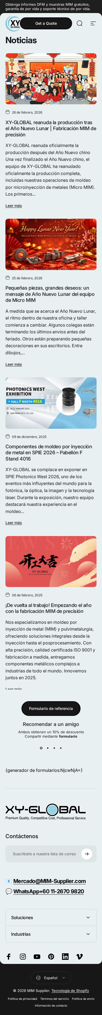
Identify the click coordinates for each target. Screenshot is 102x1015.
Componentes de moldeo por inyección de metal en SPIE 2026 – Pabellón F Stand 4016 (48, 453)
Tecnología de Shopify (70, 990)
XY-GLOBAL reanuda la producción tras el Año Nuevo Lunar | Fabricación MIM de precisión (50, 128)
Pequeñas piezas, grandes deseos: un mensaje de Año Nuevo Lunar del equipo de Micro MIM (49, 294)
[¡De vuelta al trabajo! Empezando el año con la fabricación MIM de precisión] (51, 561)
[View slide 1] (41, 748)
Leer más (13, 205)
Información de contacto (51, 1005)
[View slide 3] (54, 748)
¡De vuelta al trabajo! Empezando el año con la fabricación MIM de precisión (48, 608)
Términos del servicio (54, 999)
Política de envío (83, 999)
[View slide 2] (48, 748)
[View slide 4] (61, 748)
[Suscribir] (86, 853)
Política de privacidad (22, 999)
